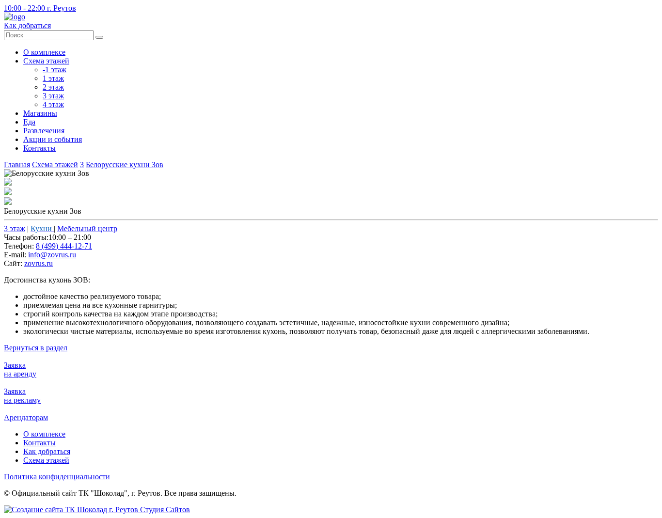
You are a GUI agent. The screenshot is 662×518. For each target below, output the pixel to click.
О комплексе (44, 52)
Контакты (39, 148)
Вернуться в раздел (35, 348)
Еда (29, 122)
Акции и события (52, 139)
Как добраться (46, 451)
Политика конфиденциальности (57, 476)
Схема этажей (46, 61)
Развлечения (43, 130)
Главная (17, 164)
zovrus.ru (38, 263)
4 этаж (53, 104)
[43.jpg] (8, 202)
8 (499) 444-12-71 (64, 246)
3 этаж (53, 96)
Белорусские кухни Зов (124, 164)
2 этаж (53, 87)
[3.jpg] (8, 183)
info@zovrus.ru (52, 255)
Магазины (40, 113)
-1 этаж (54, 69)
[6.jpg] (8, 192)
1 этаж (53, 78)
